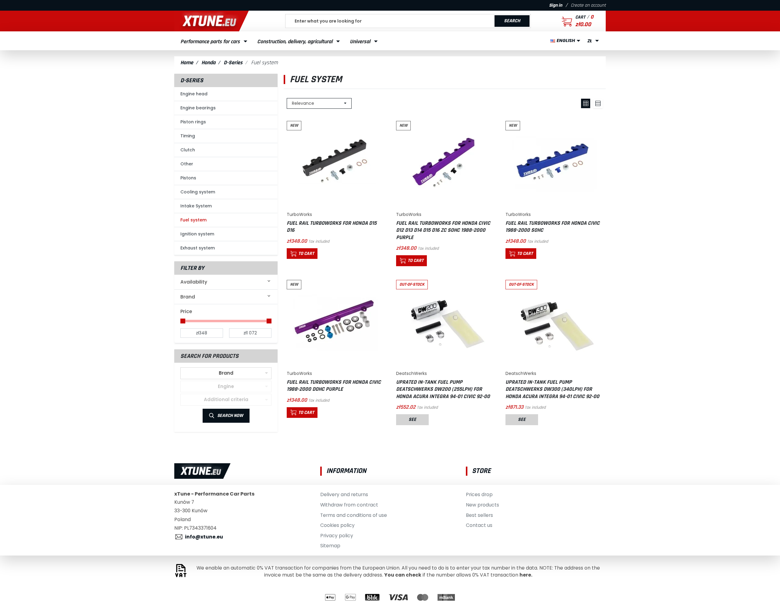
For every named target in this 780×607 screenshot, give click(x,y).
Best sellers (479, 515)
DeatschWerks (411, 373)
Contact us (479, 525)
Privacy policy (336, 535)
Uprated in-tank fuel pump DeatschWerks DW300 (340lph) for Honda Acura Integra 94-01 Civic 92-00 (552, 389)
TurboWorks (299, 214)
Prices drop (479, 494)
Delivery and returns (344, 494)
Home (186, 62)
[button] (570, 21)
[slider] (182, 321)
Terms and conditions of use (353, 515)
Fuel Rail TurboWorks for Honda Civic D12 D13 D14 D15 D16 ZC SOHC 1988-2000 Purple (443, 230)
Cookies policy (337, 525)
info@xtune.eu (204, 537)
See (412, 419)
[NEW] (335, 163)
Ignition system (197, 234)
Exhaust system (197, 248)
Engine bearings (198, 108)
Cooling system (197, 192)
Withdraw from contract (349, 505)
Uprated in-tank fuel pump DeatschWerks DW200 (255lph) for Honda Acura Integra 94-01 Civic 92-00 (443, 389)
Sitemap (330, 545)
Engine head (193, 94)
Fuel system (193, 220)
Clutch (187, 150)
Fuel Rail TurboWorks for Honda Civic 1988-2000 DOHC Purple (334, 386)
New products (482, 505)
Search (512, 21)
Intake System (196, 206)
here (525, 575)
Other (186, 164)
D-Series (233, 62)
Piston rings (193, 122)
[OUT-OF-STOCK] (445, 322)
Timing (187, 136)
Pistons (188, 178)
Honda (208, 62)
